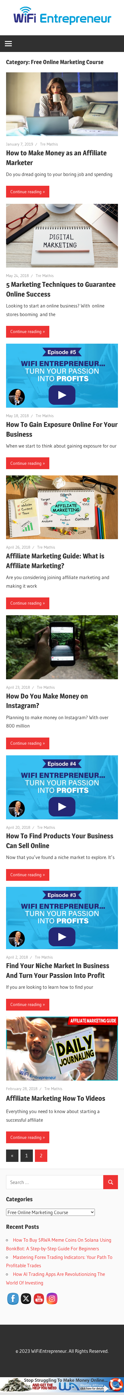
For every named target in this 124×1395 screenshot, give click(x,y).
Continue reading (26, 191)
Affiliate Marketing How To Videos (55, 1098)
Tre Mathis (49, 144)
